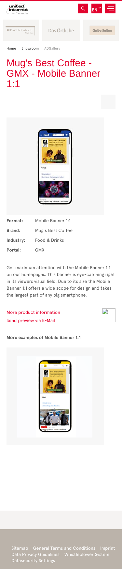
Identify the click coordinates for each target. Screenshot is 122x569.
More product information (33, 312)
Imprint (107, 548)
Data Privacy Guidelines (35, 554)
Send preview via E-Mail (31, 320)
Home (13, 48)
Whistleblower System (86, 554)
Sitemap (19, 548)
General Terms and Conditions (64, 548)
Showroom (32, 48)
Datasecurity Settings (33, 560)
